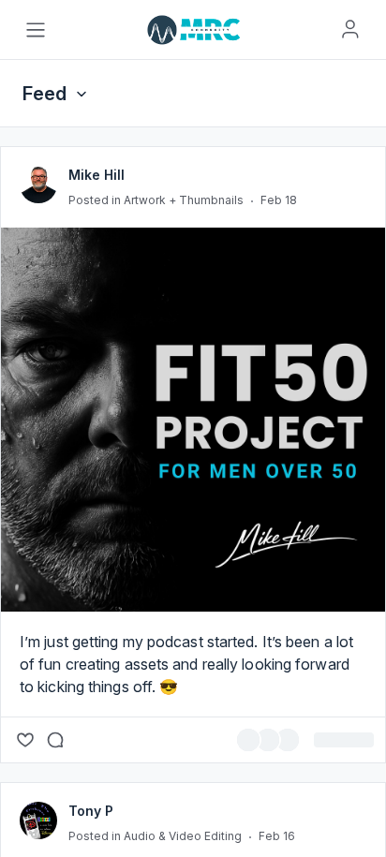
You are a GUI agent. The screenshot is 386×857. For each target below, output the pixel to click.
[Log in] (350, 29)
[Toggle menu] (35, 30)
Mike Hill (96, 295)
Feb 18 (278, 321)
